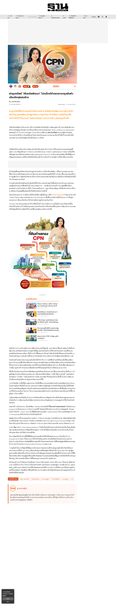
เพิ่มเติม (4, 595)
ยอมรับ (8, 598)
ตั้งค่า (8, 602)
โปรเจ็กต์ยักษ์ (55, 479)
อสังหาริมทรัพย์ (24, 479)
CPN (72, 479)
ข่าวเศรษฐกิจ (45, 479)
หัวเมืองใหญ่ (35, 479)
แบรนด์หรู (65, 479)
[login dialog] (106, 17)
